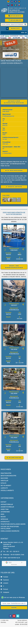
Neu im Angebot (6, 485)
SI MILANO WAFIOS (14, 457)
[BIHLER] (26, 36)
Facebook (6, 580)
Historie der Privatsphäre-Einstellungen (10, 527)
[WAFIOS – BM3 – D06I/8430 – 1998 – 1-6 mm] (5, 200)
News (2, 514)
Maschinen (4, 478)
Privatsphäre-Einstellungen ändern (13, 524)
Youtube (5, 577)
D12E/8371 (14, 305)
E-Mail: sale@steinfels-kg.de (11, 557)
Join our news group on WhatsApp (14, 597)
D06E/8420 (14, 250)
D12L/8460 (14, 437)
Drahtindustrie (6, 473)
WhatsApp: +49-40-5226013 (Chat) (13, 554)
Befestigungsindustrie (8, 475)
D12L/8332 (14, 349)
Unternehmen (5, 512)
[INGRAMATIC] (3, 38)
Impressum (4, 519)
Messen (3, 516)
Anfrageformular (7, 504)
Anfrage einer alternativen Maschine (14, 102)
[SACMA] (7, 36)
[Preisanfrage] (23, 249)
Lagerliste (4, 488)
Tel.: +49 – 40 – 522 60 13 (11, 551)
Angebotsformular (7, 507)
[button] (23, 32)
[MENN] (21, 36)
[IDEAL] (23, 38)
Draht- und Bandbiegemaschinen (11, 48)
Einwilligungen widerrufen (10, 531)
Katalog (3, 483)
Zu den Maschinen (15, 170)
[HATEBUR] (14, 36)
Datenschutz (5, 521)
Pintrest (5, 589)
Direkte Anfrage (15, 186)
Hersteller (4, 480)
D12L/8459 (14, 393)
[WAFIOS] (2, 36)
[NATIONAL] (27, 38)
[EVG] (9, 38)
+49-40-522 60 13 (15, 16)
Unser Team (4, 509)
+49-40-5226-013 (15, 20)
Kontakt (3, 502)
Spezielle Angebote (7, 490)
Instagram (6, 592)
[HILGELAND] (16, 38)
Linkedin (5, 583)
